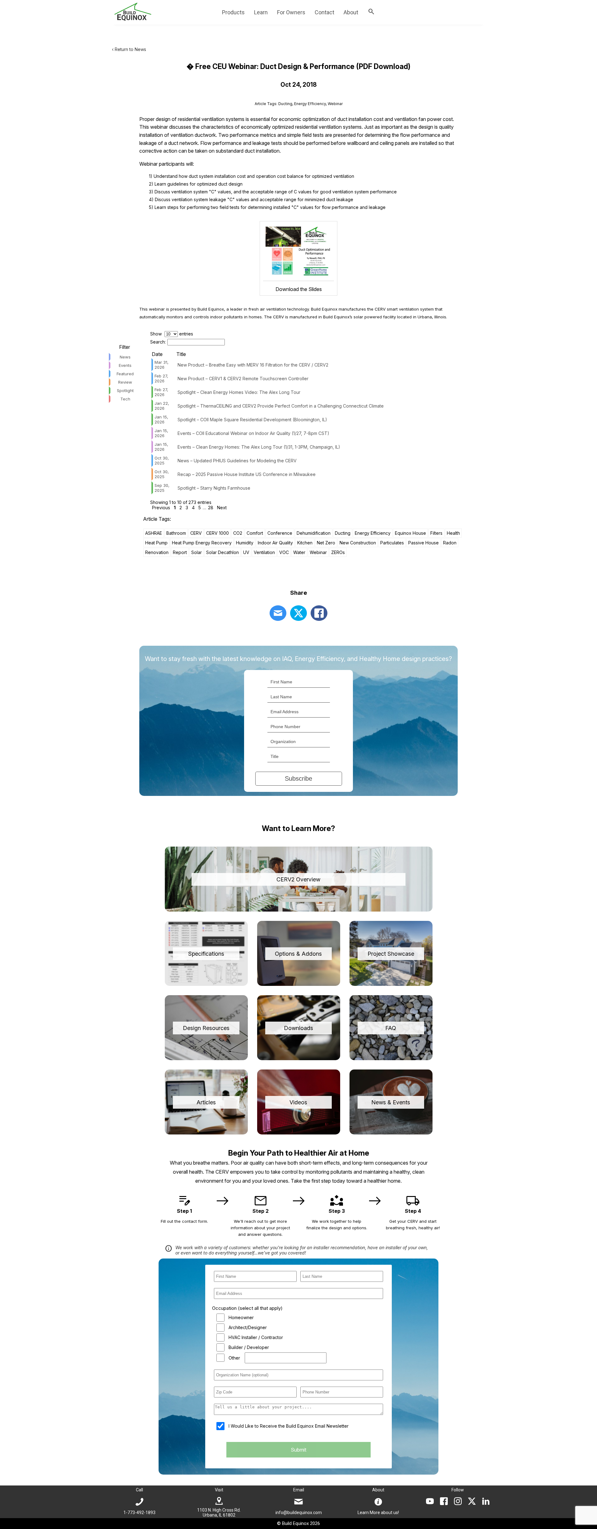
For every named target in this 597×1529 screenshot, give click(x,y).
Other (234, 1357)
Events (125, 365)
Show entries (171, 333)
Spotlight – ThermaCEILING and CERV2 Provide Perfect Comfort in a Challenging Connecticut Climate (281, 406)
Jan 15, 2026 (161, 419)
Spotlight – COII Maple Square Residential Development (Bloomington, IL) (252, 419)
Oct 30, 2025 (162, 460)
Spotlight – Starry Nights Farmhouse (214, 488)
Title (181, 354)
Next (222, 507)
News (125, 356)
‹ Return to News (129, 49)
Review (125, 382)
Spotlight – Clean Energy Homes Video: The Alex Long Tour (239, 392)
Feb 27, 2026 (161, 378)
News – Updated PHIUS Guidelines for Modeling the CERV (237, 460)
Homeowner (241, 1317)
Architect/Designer (248, 1327)
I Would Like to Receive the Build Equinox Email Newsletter (289, 1426)
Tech (125, 398)
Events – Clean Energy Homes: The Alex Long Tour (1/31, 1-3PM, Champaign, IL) (259, 447)
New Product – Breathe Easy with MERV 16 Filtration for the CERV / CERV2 (253, 364)
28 (210, 507)
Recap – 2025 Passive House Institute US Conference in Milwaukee (247, 474)
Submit (298, 1450)
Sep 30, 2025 (162, 488)
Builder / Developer (249, 1347)
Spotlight (125, 390)
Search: (158, 341)
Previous (161, 507)
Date (157, 354)
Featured (125, 373)
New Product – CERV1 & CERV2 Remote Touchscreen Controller (243, 378)
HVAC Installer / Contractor (256, 1337)
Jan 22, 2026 (162, 406)
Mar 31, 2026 (162, 365)
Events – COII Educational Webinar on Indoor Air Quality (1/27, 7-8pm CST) (253, 433)
